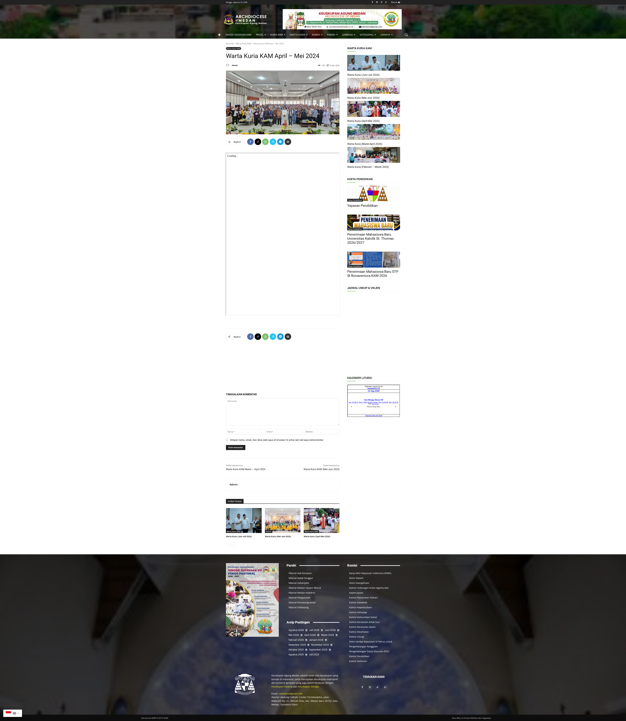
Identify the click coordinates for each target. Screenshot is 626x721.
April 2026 (310, 635)
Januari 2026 (316, 639)
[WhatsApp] (386, 2)
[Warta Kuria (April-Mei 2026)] (321, 520)
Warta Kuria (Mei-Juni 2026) (278, 536)
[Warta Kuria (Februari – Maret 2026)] (373, 155)
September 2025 (318, 649)
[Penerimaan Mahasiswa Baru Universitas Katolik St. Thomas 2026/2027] (373, 222)
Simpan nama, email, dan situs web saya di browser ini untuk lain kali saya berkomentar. (277, 439)
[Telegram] (280, 141)
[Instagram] (377, 2)
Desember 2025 (297, 644)
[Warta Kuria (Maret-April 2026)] (373, 132)
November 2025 (320, 644)
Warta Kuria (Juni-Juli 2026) (239, 536)
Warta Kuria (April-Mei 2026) (317, 536)
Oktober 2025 (296, 649)
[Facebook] (372, 2)
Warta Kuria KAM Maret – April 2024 (245, 469)
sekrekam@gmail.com (291, 693)
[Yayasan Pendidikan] (373, 194)
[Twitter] (273, 141)
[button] (406, 35)
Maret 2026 (327, 635)
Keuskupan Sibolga (309, 686)
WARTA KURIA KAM (359, 48)
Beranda (230, 43)
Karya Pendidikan (355, 200)
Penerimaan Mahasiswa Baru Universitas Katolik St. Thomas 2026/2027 (370, 239)
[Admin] (228, 65)
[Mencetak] (288, 141)
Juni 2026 (330, 630)
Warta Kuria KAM (243, 43)
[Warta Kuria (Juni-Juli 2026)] (244, 520)
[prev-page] (228, 544)
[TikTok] (381, 2)
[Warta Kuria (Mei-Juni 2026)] (283, 520)
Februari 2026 (296, 639)
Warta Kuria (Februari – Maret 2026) (368, 166)
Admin (235, 65)
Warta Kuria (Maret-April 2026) (364, 144)
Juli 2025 (314, 654)
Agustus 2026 (296, 630)
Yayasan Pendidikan (362, 206)
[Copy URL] (258, 141)
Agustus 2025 (296, 654)
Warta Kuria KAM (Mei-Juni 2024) (321, 469)
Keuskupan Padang (282, 686)
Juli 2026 (314, 630)
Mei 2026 (294, 635)
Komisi (268, 531)
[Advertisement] (282, 367)
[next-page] (233, 544)
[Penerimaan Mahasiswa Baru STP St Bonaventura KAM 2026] (373, 259)
